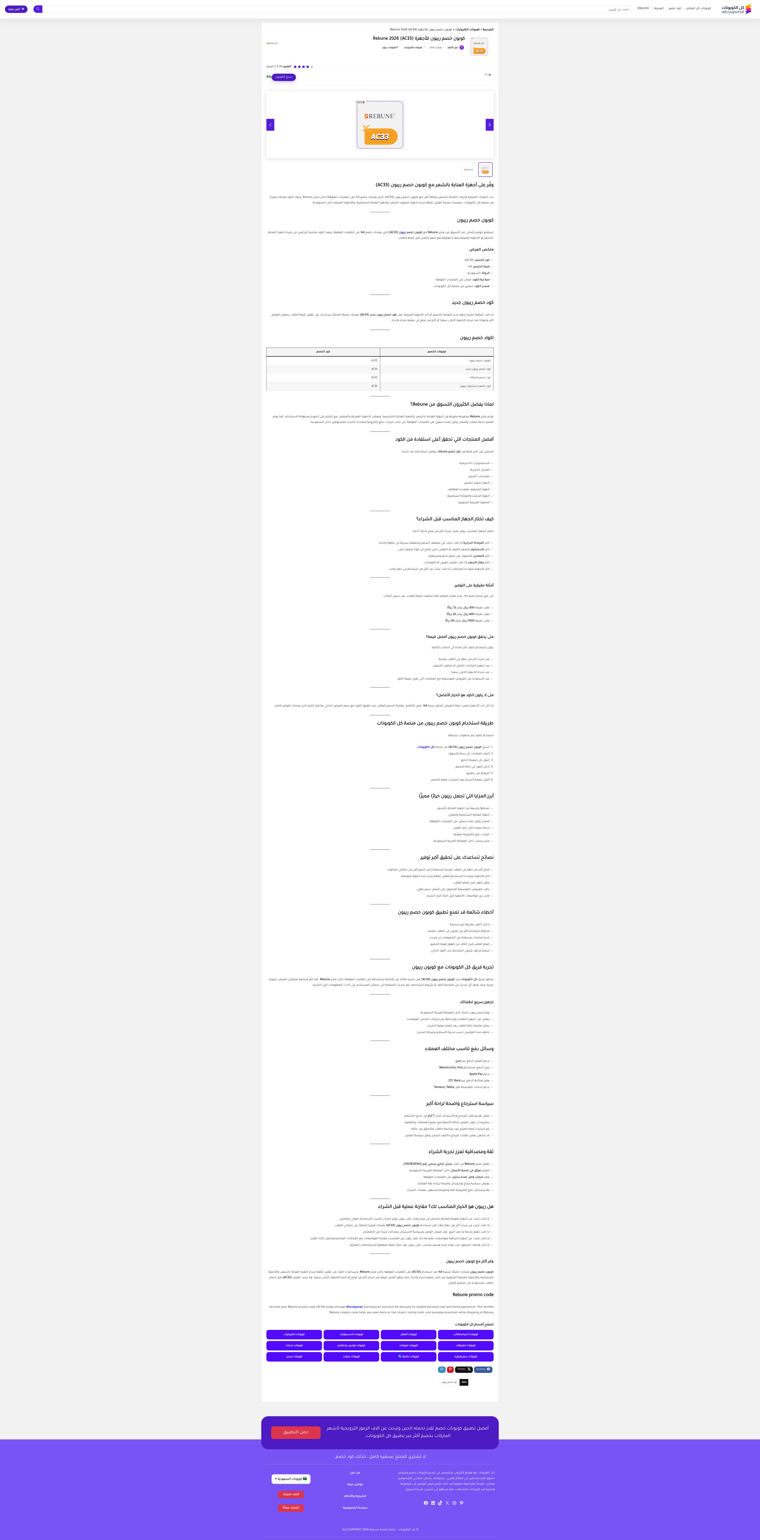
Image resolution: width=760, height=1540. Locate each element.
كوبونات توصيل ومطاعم (351, 1345)
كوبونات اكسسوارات (351, 1334)
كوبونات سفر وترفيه (466, 1356)
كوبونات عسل (294, 1356)
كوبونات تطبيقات (466, 1345)
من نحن (355, 1473)
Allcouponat (354, 1307)
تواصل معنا (355, 1484)
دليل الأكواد (453, 48)
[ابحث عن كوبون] (37, 9)
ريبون (402, 232)
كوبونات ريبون (389, 48)
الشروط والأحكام (355, 1496)
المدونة (659, 8)
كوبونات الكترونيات (467, 29)
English (643, 8)
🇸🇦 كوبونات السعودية (291, 1479)
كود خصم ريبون (449, 1382)
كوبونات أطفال (408, 1334)
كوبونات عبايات (351, 1356)
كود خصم (675, 8)
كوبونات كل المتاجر (698, 8)
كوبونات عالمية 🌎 (408, 1356)
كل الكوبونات (425, 747)
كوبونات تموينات (408, 1345)
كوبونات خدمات (294, 1345)
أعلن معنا (14, 9)
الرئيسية (488, 29)
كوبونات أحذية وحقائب (466, 1334)
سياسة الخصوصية (355, 1508)
